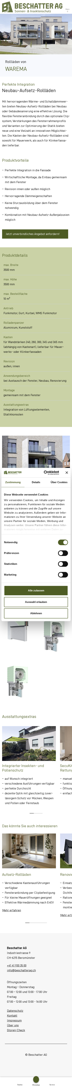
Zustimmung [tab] (13, 482)
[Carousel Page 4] (40, 922)
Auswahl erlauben (36, 601)
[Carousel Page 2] (36, 813)
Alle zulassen (36, 590)
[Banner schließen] (67, 472)
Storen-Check (16, 1030)
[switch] (63, 553)
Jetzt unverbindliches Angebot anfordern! (33, 233)
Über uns (13, 1025)
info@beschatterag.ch (21, 970)
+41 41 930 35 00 (16, 965)
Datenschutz (15, 1010)
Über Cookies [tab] (59, 482)
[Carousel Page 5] (45, 922)
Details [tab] (36, 482)
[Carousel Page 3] (40, 813)
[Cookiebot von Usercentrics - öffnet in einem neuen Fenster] (44, 472)
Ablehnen (36, 613)
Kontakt (12, 1015)
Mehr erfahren (11, 910)
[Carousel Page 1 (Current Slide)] (32, 813)
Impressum (14, 1020)
